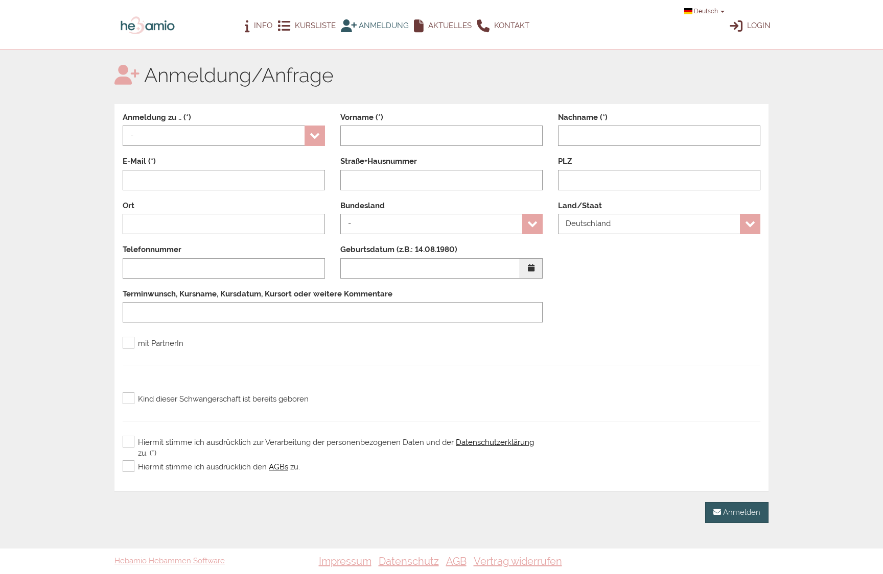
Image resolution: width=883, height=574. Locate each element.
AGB (456, 561)
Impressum (345, 561)
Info (262, 25)
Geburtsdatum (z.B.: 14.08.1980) (398, 249)
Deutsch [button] (705, 11)
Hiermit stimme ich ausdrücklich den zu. (219, 466)
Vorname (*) (361, 117)
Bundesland (362, 205)
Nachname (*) (583, 117)
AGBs (278, 466)
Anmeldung (383, 25)
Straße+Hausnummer (378, 161)
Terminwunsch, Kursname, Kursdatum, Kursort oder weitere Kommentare (257, 293)
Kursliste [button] (314, 25)
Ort (128, 205)
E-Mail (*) (139, 161)
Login (758, 25)
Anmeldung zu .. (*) (157, 117)
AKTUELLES (449, 25)
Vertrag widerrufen (518, 561)
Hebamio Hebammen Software (169, 560)
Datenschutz (409, 561)
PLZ (565, 161)
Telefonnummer (152, 249)
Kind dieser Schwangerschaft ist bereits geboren (223, 399)
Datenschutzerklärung (495, 442)
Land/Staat (580, 205)
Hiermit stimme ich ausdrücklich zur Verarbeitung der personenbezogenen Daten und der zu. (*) (336, 448)
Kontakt (510, 25)
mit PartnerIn (160, 343)
